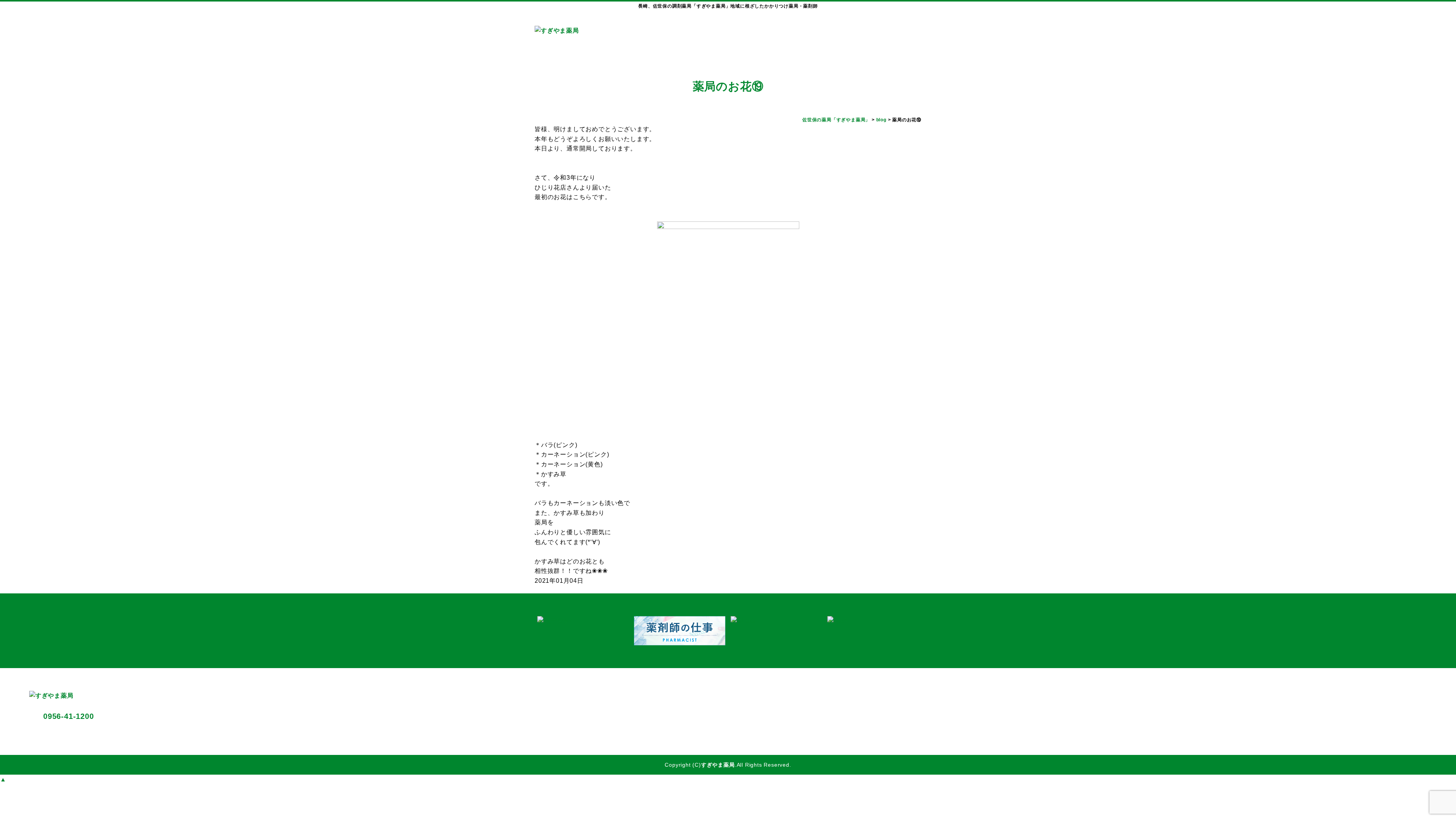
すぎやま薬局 (718, 765)
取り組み (870, 36)
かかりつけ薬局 (789, 36)
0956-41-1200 (68, 716)
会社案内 (834, 36)
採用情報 (904, 36)
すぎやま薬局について (728, 36)
